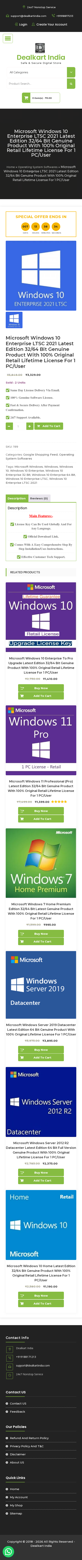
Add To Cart (51, 426)
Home (10, 167)
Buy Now (41, 688)
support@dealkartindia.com (28, 15)
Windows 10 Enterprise (27, 470)
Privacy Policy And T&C (27, 1446)
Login (23, 24)
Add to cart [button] (42, 696)
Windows (51, 466)
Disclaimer (18, 1454)
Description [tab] (17, 498)
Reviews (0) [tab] (39, 498)
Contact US (18, 1403)
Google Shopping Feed (40, 454)
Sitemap (16, 1513)
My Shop (16, 1505)
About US (17, 1462)
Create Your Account (51, 24)
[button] (8, 1551)
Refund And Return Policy (29, 1438)
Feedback (17, 1411)
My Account (19, 1497)
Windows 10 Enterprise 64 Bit (53, 475)
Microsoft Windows (28, 466)
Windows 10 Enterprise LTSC (27, 479)
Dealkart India (41, 57)
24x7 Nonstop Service (41, 7)
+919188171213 (64, 15)
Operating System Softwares (38, 167)
